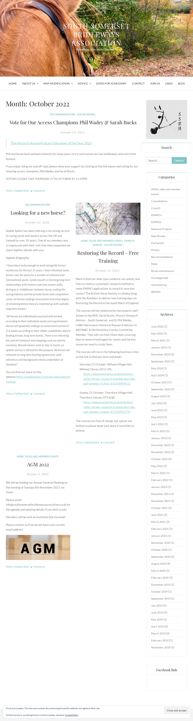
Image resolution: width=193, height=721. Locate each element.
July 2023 (156, 403)
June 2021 (157, 514)
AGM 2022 (38, 464)
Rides (154, 263)
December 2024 (160, 354)
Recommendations (62, 114)
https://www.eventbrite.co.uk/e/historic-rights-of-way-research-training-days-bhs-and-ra (109, 378)
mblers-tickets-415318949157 (111, 383)
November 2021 (160, 500)
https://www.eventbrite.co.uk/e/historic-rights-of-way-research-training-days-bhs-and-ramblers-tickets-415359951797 (109, 406)
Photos (155, 250)
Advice (83, 83)
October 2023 (159, 382)
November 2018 (160, 647)
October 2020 (159, 549)
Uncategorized (159, 277)
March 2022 (158, 473)
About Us (28, 83)
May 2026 (157, 333)
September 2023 (160, 389)
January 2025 (159, 347)
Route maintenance (162, 270)
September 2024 (160, 361)
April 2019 (157, 626)
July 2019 (156, 605)
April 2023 (157, 424)
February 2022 (159, 480)
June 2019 (157, 612)
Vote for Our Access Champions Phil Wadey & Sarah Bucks (73, 122)
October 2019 (159, 591)
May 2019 (157, 619)
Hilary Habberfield (17, 190)
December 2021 (160, 493)
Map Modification (56, 83)
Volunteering (86, 114)
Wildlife (156, 291)
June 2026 (157, 326)
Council (155, 208)
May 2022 (157, 466)
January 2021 (159, 535)
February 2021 (159, 528)
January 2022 (159, 487)
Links (169, 83)
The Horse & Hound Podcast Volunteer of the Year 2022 (51, 143)
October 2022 (159, 459)
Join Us (155, 83)
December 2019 (160, 584)
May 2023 (157, 417)
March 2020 (158, 570)
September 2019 (160, 598)
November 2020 (160, 542)
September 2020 (160, 556)
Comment (39, 190)
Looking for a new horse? (38, 212)
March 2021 (158, 521)
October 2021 (159, 507)
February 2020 (159, 577)
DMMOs (97, 244)
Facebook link (166, 670)
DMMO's (129, 240)
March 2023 (158, 431)
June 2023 (157, 410)
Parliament (157, 243)
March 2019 (158, 633)
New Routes (158, 236)
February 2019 (159, 640)
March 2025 (158, 340)
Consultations (159, 201)
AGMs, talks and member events (102, 240)
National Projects (161, 229)
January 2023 (159, 438)
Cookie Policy (71, 715)
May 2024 (157, 368)
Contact (138, 83)
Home (13, 83)
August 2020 (158, 563)
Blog (181, 83)
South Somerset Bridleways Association (96, 34)
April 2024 (157, 375)
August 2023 (158, 396)
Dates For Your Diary (111, 83)
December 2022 (160, 445)
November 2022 (160, 452)
